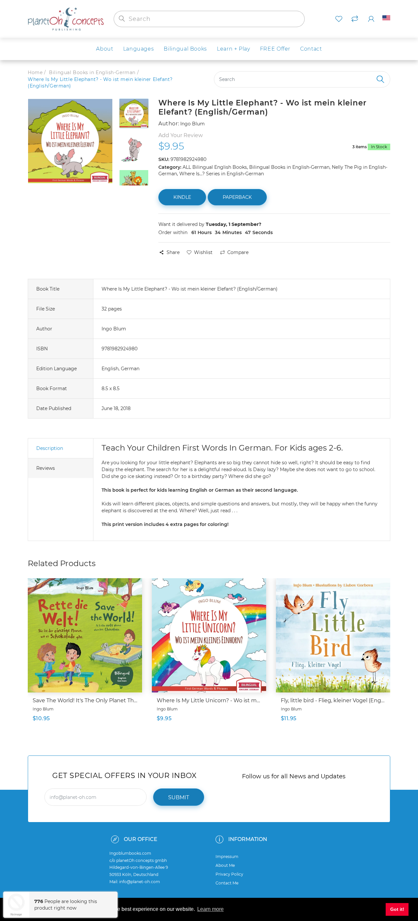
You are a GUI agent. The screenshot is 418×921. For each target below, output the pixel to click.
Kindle (182, 197)
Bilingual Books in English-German (92, 72)
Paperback (237, 197)
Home (35, 72)
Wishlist (203, 252)
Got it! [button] (397, 909)
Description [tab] (49, 448)
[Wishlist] (339, 19)
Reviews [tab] (45, 468)
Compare (238, 252)
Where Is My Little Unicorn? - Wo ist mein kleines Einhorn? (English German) (209, 700)
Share (173, 252)
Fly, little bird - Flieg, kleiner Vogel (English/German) (333, 700)
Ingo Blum (43, 709)
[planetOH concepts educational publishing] (66, 19)
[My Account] (371, 19)
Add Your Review (180, 135)
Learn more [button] (210, 909)
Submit (178, 797)
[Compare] (355, 19)
